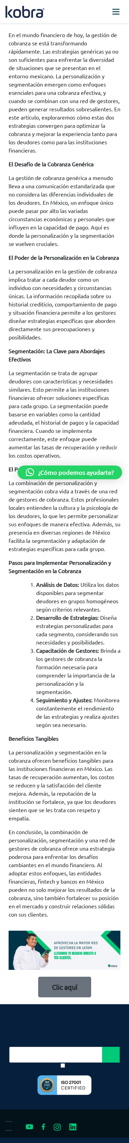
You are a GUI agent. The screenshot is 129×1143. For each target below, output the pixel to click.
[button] (70, 472)
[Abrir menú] (115, 11)
